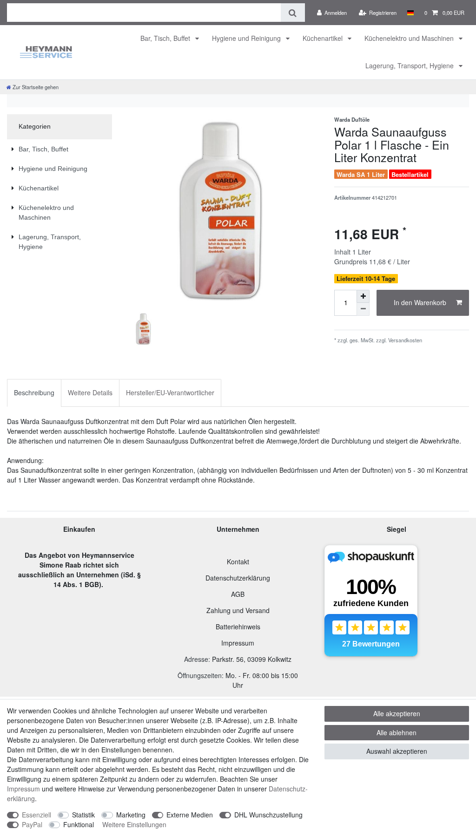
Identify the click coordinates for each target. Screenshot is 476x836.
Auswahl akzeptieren (396, 751)
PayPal (32, 824)
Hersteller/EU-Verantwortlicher (170, 392)
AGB (238, 594)
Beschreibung (34, 392)
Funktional (78, 824)
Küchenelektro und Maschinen (410, 38)
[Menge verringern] (363, 309)
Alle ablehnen (396, 732)
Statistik (83, 814)
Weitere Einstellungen (134, 824)
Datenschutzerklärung (237, 577)
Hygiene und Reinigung (247, 38)
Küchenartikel (323, 38)
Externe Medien (189, 814)
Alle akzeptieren (396, 713)
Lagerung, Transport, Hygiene (410, 65)
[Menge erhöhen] (363, 296)
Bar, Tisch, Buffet (166, 38)
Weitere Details (90, 392)
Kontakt (238, 561)
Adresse (196, 659)
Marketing (130, 814)
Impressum (237, 642)
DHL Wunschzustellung (268, 814)
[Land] (410, 12)
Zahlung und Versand (238, 610)
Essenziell (36, 814)
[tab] (34, 392)
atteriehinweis (240, 626)
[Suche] (292, 12)
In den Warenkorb (420, 302)
